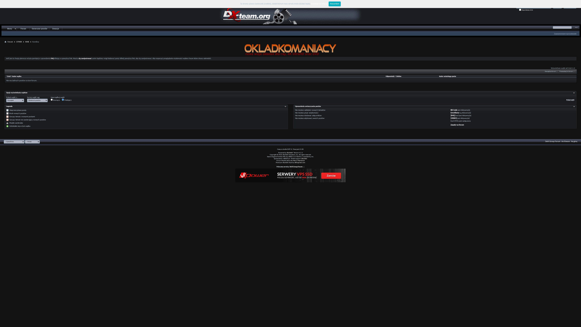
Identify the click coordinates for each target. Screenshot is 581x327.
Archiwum (565, 141)
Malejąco (68, 100)
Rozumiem (334, 4)
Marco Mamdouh (299, 161)
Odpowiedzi (390, 76)
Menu (9, 29)
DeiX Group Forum (552, 141)
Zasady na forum (457, 125)
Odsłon (398, 76)
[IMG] (453, 116)
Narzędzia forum (550, 71)
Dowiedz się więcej (319, 4)
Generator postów (39, 29)
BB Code (454, 110)
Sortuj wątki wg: (33, 97)
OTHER (19, 42)
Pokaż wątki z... (12, 97)
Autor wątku (16, 76)
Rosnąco (56, 100)
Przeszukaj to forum (566, 71)
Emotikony (455, 113)
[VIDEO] (454, 118)
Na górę (574, 141)
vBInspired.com (299, 163)
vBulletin (304, 159)
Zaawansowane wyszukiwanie (565, 34)
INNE (27, 42)
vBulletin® (290, 153)
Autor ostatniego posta (447, 76)
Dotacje (55, 29)
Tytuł (8, 76)
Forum (23, 29)
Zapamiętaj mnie (527, 10)
